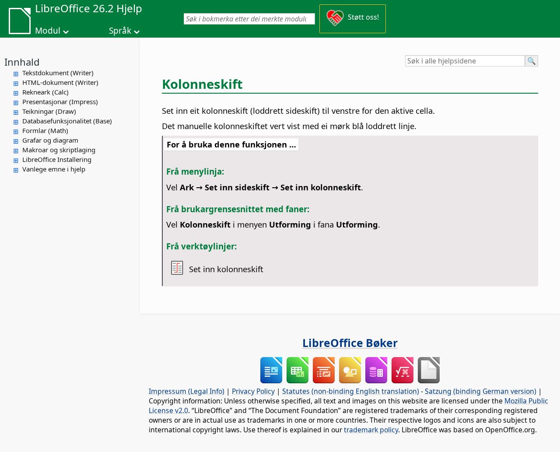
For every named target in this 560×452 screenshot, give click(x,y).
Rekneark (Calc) (45, 92)
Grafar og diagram (50, 140)
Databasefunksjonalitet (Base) (67, 120)
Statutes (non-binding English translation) (350, 391)
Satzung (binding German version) (480, 391)
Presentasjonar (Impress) (60, 101)
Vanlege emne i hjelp (53, 169)
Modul (47, 30)
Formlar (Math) (45, 130)
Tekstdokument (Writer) (58, 72)
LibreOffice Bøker (350, 342)
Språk (120, 30)
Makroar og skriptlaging (58, 149)
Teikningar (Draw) (49, 111)
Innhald (22, 61)
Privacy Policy (253, 391)
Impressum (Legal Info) (186, 391)
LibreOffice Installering (56, 159)
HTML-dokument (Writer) (60, 82)
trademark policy (371, 429)
